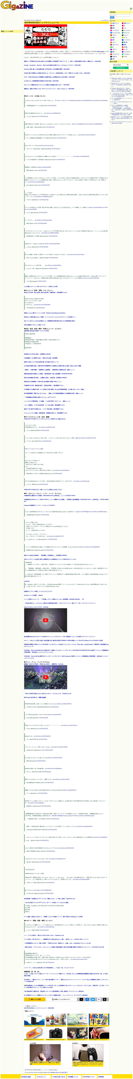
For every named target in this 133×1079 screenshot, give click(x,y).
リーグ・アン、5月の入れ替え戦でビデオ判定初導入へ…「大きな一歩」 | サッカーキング (49, 967)
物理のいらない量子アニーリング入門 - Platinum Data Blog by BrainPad (44, 313)
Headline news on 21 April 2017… (59, 1072)
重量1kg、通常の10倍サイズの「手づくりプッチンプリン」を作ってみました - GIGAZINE (49, 88)
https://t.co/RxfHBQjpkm (83, 511)
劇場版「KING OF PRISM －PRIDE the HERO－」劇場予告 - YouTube (43, 664)
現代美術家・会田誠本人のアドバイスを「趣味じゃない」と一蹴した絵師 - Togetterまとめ (49, 898)
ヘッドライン (104, 20)
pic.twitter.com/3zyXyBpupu (36, 803)
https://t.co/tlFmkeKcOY (96, 207)
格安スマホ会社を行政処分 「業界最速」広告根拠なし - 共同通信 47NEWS (45, 555)
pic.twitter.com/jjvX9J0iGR (43, 167)
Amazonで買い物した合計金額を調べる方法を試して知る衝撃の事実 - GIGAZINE (47, 69)
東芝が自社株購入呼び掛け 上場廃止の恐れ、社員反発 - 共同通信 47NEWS (45, 377)
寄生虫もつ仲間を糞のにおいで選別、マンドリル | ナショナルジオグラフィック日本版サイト (50, 317)
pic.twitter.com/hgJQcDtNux (84, 826)
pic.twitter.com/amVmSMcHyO (90, 278)
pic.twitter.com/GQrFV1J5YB (87, 438)
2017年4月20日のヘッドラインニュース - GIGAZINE (39, 1008)
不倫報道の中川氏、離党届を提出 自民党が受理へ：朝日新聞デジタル (43, 385)
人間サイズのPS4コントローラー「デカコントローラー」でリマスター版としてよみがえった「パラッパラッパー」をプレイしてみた (88, 1064)
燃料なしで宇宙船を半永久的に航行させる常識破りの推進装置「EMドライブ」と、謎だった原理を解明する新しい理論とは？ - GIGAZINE (62, 61)
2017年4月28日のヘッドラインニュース (76, 1039)
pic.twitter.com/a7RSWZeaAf (52, 113)
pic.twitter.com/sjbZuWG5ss (53, 265)
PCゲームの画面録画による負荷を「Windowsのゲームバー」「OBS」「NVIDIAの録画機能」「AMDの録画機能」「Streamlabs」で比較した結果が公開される (122, 108)
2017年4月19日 (52, 105)
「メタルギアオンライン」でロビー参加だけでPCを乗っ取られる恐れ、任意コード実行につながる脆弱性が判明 (122, 95)
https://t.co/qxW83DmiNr (84, 100)
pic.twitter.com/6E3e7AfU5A (63, 704)
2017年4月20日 (62, 138)
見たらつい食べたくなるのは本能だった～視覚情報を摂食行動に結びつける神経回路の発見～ (50, 321)
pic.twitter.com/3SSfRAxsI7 (62, 470)
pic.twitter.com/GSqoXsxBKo (81, 879)
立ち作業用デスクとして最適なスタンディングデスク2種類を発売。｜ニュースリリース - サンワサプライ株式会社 (56, 995)
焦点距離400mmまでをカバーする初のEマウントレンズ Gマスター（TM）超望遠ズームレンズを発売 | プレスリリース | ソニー (59, 636)
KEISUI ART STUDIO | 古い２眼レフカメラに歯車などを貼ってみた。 (43, 489)
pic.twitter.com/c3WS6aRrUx (53, 768)
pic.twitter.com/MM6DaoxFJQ (43, 196)
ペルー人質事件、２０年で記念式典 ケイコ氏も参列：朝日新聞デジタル (44, 405)
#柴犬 (77, 438)
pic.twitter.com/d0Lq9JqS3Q (43, 220)
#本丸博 (54, 815)
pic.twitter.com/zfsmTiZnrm (69, 725)
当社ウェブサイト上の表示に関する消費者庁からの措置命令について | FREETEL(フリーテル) (50, 559)
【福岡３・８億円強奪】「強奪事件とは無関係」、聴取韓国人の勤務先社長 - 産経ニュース (49, 369)
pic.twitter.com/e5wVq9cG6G (51, 243)
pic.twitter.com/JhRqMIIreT (99, 837)
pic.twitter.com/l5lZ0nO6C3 (66, 848)
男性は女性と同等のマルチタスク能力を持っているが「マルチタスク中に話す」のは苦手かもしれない (122, 80)
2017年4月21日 (43, 116)
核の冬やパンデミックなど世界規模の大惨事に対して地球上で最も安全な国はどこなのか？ (122, 118)
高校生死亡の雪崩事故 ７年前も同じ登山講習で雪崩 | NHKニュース (42, 381)
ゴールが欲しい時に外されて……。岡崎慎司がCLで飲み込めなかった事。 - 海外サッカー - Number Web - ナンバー (56, 939)
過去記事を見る (121, 67)
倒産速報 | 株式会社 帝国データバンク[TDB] (36, 331)
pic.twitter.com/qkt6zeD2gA (36, 182)
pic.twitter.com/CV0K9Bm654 (42, 890)
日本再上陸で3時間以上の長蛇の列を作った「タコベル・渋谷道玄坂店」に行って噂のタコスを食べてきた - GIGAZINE (57, 73)
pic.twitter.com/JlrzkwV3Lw (79, 959)
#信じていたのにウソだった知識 (34, 449)
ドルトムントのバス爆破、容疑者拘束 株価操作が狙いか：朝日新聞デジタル (45, 413)
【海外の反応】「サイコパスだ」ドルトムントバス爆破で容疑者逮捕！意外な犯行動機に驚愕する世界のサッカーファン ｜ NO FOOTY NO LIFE (64, 947)
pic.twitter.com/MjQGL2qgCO (85, 815)
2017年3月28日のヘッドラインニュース (33, 1025)
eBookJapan (100, 51)
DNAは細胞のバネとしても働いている (34, 325)
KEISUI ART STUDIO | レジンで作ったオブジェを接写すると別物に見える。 (45, 419)
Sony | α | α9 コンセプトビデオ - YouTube (36, 607)
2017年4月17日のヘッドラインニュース (98, 1025)
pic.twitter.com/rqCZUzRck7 (61, 779)
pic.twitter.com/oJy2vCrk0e (45, 145)
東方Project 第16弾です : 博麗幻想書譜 (35, 697)
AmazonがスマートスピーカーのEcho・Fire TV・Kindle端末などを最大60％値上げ (121, 85)
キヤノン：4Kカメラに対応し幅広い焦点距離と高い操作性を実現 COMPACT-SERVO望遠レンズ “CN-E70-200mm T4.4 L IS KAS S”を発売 (63, 640)
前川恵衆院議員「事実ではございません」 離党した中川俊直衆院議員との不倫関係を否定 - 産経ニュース (53, 393)
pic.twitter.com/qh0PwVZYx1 (55, 536)
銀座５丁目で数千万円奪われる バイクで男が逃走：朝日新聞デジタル (43, 409)
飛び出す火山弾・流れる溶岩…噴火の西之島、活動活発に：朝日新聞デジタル (45, 292)
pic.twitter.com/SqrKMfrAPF (53, 714)
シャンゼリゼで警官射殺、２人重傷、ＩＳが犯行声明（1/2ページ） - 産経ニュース (47, 401)
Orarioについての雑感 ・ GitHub (33, 595)
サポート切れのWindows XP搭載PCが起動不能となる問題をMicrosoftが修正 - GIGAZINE (49, 77)
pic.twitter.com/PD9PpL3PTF (57, 859)
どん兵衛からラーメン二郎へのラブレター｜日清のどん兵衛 (40, 286)
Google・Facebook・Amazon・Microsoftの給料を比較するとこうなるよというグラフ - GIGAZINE (52, 65)
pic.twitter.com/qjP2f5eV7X (68, 790)
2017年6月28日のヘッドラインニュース (33, 1039)
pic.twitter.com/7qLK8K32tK (91, 547)
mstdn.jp (26, 581)
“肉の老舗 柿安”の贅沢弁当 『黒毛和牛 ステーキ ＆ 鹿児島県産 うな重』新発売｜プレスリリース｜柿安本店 (54, 991)
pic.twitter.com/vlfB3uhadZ (81, 156)
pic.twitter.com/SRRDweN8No (50, 233)
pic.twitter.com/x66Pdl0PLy (94, 124)
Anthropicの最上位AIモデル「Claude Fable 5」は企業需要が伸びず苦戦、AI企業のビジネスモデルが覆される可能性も (121, 90)
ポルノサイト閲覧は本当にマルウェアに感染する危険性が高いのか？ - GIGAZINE (46, 85)
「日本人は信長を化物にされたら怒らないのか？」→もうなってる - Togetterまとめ (47, 693)
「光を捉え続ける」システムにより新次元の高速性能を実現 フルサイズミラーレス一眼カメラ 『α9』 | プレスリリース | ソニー (60, 603)
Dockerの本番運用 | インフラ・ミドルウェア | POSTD (39, 505)
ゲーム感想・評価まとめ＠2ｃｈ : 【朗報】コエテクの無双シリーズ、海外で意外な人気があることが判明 (53, 916)
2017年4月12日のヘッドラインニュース (55, 1039)
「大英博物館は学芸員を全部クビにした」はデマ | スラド (40, 397)
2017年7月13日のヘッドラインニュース (98, 1039)
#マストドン (42, 511)
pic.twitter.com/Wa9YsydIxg (99, 511)
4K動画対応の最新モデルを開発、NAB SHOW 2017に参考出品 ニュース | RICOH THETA (49, 495)
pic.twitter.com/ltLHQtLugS (81, 481)
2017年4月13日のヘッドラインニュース (76, 1025)
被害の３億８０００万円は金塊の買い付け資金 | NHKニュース (41, 362)
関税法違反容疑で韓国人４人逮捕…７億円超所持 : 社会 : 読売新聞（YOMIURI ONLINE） (48, 373)
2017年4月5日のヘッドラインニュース (55, 1025)
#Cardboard (73, 100)
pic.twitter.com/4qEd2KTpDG (53, 757)
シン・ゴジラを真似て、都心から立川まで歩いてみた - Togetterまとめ (44, 935)
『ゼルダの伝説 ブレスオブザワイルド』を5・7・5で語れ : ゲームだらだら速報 (46, 902)
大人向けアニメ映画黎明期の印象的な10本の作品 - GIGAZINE (41, 81)
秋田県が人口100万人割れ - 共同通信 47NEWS (37, 354)
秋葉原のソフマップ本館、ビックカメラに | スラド (38, 591)
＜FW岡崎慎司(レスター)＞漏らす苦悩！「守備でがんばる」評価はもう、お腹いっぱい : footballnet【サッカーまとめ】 (57, 943)
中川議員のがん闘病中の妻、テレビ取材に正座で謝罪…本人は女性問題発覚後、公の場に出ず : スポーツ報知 (54, 389)
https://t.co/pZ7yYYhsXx (70, 815)
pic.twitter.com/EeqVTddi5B (59, 747)
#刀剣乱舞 (59, 815)
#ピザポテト (58, 100)
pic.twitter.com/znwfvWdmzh (86, 135)
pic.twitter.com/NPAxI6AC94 (42, 736)
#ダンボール (65, 100)
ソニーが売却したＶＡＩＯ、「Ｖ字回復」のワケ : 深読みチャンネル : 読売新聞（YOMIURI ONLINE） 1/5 (54, 599)
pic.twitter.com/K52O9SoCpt (46, 927)
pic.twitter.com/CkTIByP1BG (42, 304)
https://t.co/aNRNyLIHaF (79, 124)
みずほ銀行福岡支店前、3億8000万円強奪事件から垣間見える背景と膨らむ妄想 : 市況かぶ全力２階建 (52, 366)
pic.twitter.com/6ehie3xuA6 (47, 427)
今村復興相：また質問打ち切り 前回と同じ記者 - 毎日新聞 (40, 358)
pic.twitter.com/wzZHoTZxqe (75, 254)
